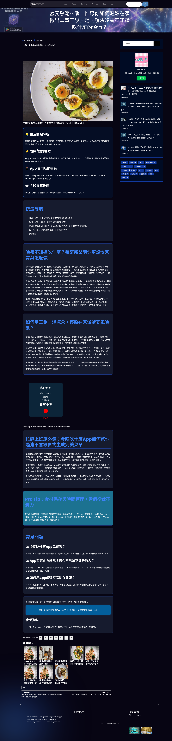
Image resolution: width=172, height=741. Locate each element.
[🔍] (145, 4)
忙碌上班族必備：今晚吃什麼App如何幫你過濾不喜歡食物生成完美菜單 (58, 226)
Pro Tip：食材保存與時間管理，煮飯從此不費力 (48, 230)
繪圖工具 (125, 178)
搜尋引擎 (134, 174)
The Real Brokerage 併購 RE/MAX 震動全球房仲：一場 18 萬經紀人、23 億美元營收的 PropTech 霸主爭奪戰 (141, 91)
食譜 (24, 688)
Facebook (105, 720)
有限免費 (143, 174)
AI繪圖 (124, 162)
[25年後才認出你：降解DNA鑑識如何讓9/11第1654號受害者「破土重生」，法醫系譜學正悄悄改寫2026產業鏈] (123, 120)
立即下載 (141, 78)
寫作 (156, 170)
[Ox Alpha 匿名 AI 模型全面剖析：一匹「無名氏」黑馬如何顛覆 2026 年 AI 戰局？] (123, 135)
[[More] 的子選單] (116, 3)
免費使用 (149, 170)
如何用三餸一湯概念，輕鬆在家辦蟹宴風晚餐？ (48, 222)
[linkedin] (51, 638)
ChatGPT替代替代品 (128, 170)
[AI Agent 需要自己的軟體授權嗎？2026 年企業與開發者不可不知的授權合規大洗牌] (123, 148)
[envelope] (56, 638)
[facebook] (40, 638)
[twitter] (46, 638)
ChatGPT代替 (150, 162)
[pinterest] (61, 638)
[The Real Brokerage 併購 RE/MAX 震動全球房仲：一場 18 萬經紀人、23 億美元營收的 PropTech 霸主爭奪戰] (123, 88)
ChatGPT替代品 (140, 166)
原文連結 (92, 627)
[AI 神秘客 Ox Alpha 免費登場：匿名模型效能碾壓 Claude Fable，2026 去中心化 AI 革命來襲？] (123, 104)
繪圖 (151, 174)
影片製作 (125, 174)
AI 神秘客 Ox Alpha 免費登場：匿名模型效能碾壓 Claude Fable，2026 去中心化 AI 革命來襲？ (141, 106)
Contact (106, 711)
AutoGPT (133, 162)
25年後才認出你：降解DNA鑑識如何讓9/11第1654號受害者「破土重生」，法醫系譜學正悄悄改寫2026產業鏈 (141, 122)
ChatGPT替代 (126, 166)
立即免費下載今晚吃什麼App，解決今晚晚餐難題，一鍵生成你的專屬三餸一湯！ (68, 610)
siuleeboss (37, 4)
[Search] (157, 43)
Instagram (105, 717)
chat (141, 162)
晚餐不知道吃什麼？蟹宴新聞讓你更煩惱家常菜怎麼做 (50, 218)
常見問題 (32, 234)
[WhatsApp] (66, 638)
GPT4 (141, 170)
